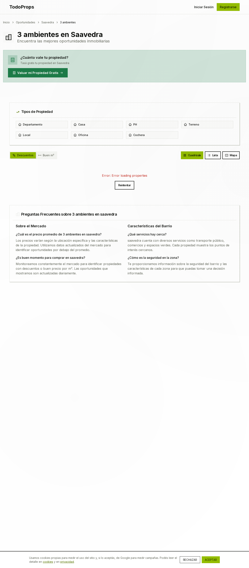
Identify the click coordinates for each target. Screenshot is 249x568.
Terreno (194, 124)
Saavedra (47, 22)
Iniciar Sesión (204, 7)
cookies (48, 561)
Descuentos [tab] (25, 155)
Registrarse (228, 7)
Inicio (6, 22)
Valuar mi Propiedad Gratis (37, 73)
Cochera (139, 135)
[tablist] (33, 155)
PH (135, 124)
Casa (81, 124)
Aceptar (211, 559)
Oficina (83, 135)
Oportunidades (25, 22)
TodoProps (21, 7)
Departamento (32, 124)
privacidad (67, 561)
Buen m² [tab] (48, 155)
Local (26, 135)
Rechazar (190, 559)
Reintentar (124, 185)
